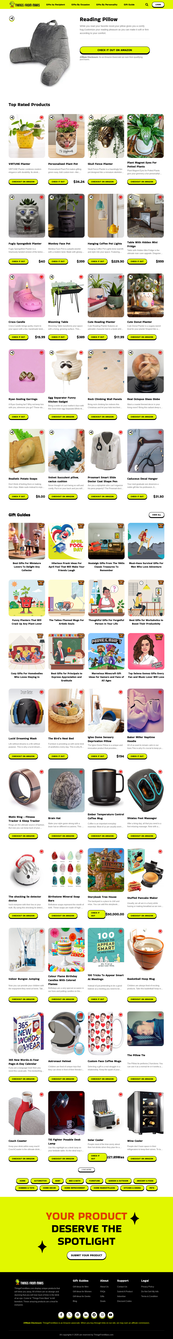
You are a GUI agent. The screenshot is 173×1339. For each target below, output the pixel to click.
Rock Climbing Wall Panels (105, 399)
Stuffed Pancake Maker (142, 898)
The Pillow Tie (136, 1055)
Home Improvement (74, 1187)
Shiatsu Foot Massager (142, 818)
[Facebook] (61, 1315)
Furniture (94, 1180)
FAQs (102, 1291)
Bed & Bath (74, 1180)
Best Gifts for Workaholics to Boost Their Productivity (146, 621)
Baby (57, 1180)
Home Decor (49, 1187)
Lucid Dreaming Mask (23, 738)
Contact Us (122, 1287)
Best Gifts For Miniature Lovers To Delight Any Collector (27, 566)
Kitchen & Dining (132, 1187)
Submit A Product (125, 1291)
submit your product (86, 1255)
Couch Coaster (18, 1141)
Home (22, 1180)
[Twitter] (69, 1315)
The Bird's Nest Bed (61, 738)
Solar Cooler (95, 1140)
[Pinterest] (77, 1315)
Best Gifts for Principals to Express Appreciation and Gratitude (66, 677)
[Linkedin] (86, 1315)
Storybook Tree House (102, 897)
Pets (151, 1187)
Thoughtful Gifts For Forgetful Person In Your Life (106, 621)
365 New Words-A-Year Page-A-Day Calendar (24, 1062)
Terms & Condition (149, 1296)
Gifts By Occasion (80, 4)
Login (158, 4)
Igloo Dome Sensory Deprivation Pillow (101, 739)
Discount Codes (124, 1301)
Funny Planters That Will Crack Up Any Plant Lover (27, 621)
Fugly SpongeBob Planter (25, 244)
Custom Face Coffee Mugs (104, 1061)
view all (156, 514)
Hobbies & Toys (26, 1187)
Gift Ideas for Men (81, 1287)
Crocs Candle (17, 322)
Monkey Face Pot (59, 244)
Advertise (121, 1296)
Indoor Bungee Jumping (24, 979)
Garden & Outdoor (118, 1180)
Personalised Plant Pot (63, 164)
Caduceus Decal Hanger (142, 479)
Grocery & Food (145, 1180)
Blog (75, 1301)
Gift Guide (129, 4)
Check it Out (58, 756)
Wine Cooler (135, 1141)
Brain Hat (54, 818)
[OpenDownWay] (12, 117)
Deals (102, 1301)
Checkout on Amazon (23, 756)
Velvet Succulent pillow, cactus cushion (63, 479)
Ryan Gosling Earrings (23, 399)
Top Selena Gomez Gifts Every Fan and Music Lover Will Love (146, 675)
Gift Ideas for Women (82, 1291)
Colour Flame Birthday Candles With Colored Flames (62, 980)
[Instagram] (102, 1315)
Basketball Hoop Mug (141, 979)
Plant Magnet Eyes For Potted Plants (142, 164)
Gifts (102, 1296)
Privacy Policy (147, 1287)
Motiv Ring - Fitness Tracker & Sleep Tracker (24, 819)
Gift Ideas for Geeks (81, 1296)
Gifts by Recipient (55, 4)
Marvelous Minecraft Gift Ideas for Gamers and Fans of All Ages (106, 677)
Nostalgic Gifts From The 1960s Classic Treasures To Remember (106, 566)
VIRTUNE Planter (19, 164)
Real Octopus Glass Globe (143, 399)
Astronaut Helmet (59, 1061)
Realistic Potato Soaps (23, 479)
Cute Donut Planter (139, 322)
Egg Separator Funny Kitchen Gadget (62, 400)
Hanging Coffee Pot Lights (105, 244)
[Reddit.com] (94, 1315)
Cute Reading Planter (101, 322)
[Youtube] (110, 1315)
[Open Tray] (11, 18)
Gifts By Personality (106, 4)
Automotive (40, 1180)
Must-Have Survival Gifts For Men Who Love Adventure (146, 564)
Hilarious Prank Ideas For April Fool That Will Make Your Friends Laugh (66, 566)
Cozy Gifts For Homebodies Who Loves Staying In (27, 675)
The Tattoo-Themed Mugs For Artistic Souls (66, 621)
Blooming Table (58, 322)
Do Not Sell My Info (150, 1291)
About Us (104, 1287)
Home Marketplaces (104, 1187)
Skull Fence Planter (100, 164)
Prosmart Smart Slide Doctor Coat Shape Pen (102, 479)
